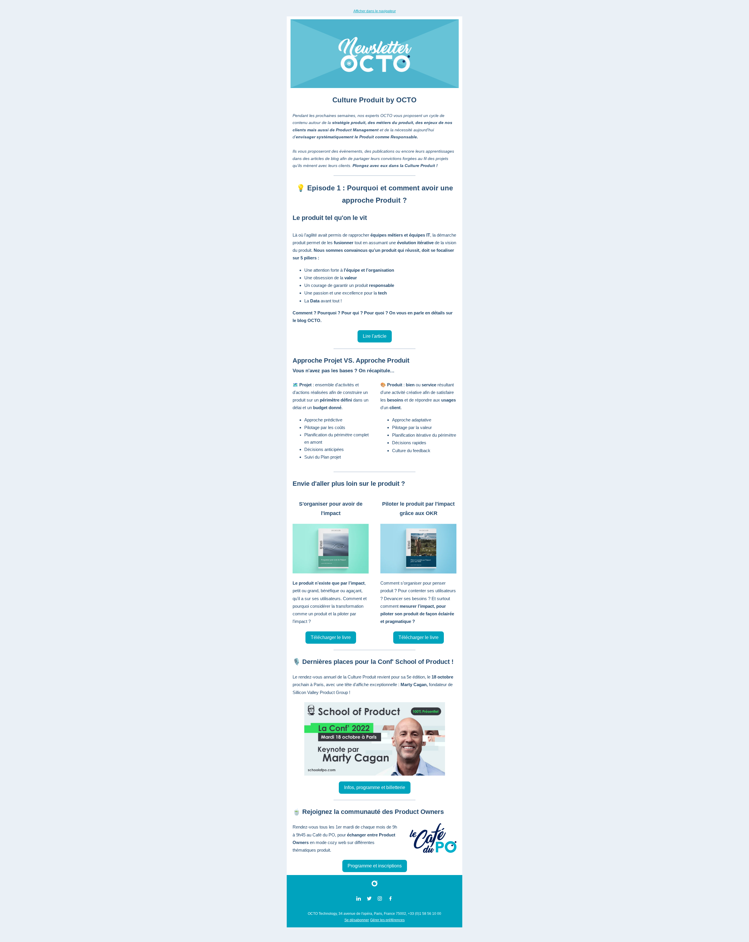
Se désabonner (356, 920)
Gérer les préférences (387, 920)
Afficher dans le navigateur (374, 11)
